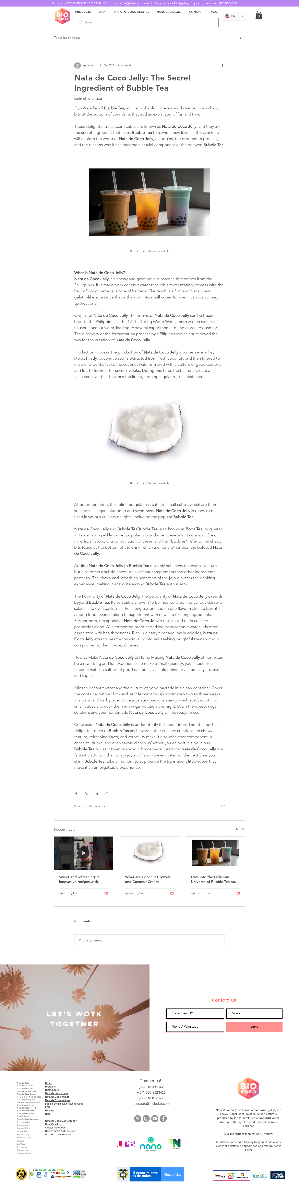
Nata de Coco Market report (61, 1121)
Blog (47, 1114)
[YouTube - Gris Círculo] (154, 1118)
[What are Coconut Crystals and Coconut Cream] (149, 853)
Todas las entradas (67, 38)
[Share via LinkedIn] (96, 793)
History (49, 1110)
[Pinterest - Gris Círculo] (137, 1118)
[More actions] (222, 65)
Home (48, 1083)
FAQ (47, 1107)
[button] (258, 15)
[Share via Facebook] (76, 793)
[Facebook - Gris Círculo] (163, 1118)
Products (50, 1086)
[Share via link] (106, 793)
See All (240, 829)
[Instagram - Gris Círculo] (146, 1118)
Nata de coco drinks (56, 1093)
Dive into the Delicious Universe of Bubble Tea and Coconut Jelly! (214, 879)
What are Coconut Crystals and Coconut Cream (147, 879)
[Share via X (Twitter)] (86, 793)
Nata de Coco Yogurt (57, 1096)
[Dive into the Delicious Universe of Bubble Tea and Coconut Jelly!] (215, 853)
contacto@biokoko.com (151, 1104)
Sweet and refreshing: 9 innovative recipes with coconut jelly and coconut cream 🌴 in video (81, 879)
